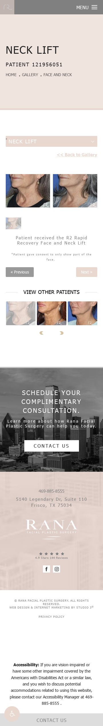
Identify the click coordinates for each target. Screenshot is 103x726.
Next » (86, 272)
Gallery (30, 74)
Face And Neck (57, 74)
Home (11, 74)
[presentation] (43, 333)
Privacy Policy (52, 616)
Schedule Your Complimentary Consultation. (51, 401)
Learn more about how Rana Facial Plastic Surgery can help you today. (51, 423)
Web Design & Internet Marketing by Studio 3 (51, 607)
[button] (12, 714)
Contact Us (52, 445)
